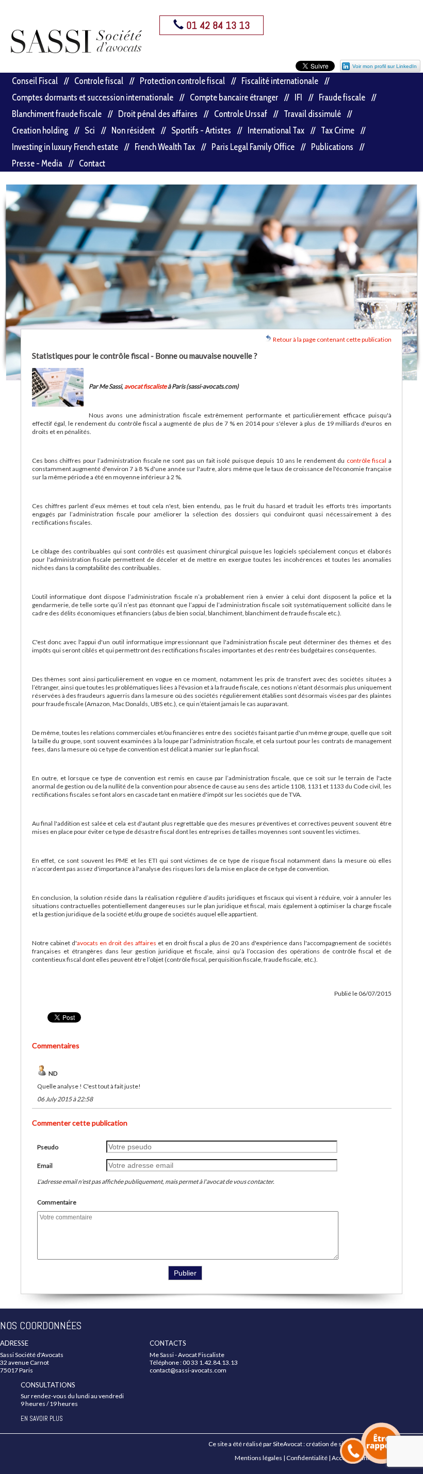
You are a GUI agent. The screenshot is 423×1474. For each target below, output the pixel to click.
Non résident (133, 130)
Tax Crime (337, 130)
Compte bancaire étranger (234, 97)
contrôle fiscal (366, 460)
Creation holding (40, 130)
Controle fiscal (98, 81)
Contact (92, 163)
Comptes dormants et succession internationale (92, 97)
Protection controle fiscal (182, 81)
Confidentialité (307, 1458)
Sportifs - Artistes (201, 130)
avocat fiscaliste (145, 386)
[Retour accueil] (76, 41)
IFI (298, 97)
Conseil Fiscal (35, 81)
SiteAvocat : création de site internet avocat (332, 1444)
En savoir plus (42, 1418)
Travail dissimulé (312, 114)
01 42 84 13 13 (217, 25)
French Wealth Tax (165, 147)
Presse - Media (37, 163)
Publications (332, 147)
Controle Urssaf (240, 114)
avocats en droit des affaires (116, 943)
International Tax (276, 130)
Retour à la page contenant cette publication (332, 339)
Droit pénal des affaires (158, 114)
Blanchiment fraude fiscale (57, 114)
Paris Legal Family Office (253, 147)
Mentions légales (258, 1458)
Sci (90, 130)
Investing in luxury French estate (65, 147)
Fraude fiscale (342, 97)
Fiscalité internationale (279, 81)
